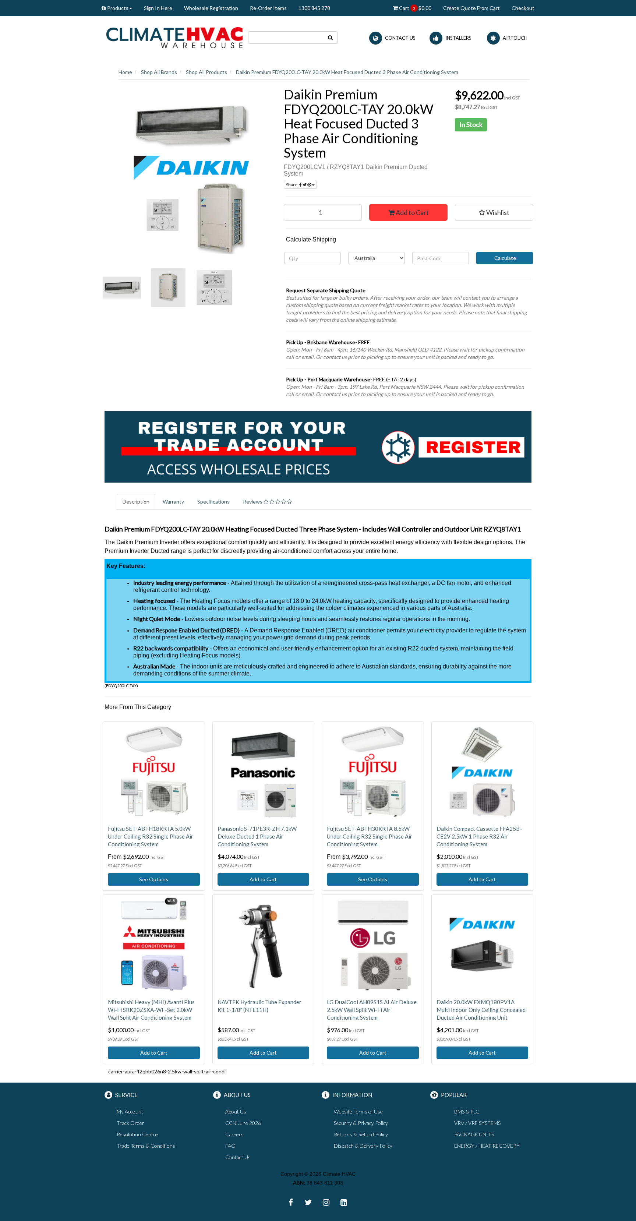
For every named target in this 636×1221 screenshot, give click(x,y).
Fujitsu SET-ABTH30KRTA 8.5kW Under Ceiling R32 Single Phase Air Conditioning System (369, 836)
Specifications (213, 501)
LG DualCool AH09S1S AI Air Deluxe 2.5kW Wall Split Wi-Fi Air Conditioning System (372, 1010)
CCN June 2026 (243, 1123)
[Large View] (122, 287)
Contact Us (238, 1157)
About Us (235, 1111)
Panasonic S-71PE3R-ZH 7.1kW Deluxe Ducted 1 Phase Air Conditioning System (257, 836)
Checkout (523, 8)
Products (117, 8)
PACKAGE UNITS (474, 1134)
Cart (414, 8)
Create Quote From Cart (471, 8)
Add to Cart (412, 212)
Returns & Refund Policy (361, 1134)
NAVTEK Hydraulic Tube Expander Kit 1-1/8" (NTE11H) (259, 1006)
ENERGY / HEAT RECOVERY (487, 1146)
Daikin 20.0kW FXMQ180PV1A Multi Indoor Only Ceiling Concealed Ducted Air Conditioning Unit (481, 1010)
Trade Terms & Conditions (146, 1146)
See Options (153, 879)
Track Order (130, 1123)
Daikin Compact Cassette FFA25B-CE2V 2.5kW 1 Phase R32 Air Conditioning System (479, 836)
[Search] (331, 37)
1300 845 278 (314, 8)
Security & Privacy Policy (361, 1123)
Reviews (253, 501)
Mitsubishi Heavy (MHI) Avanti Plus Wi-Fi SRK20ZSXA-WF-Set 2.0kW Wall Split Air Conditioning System (151, 1010)
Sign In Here (158, 8)
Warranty (173, 501)
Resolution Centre (137, 1134)
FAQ (230, 1146)
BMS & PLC (466, 1111)
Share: (292, 184)
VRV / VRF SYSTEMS (477, 1123)
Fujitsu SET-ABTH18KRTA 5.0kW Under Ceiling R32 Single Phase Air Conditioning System (150, 836)
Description (136, 501)
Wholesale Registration (211, 8)
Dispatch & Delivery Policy (363, 1146)
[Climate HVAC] (174, 37)
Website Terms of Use (358, 1111)
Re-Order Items (268, 8)
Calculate (504, 258)
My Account (130, 1111)
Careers (234, 1134)
